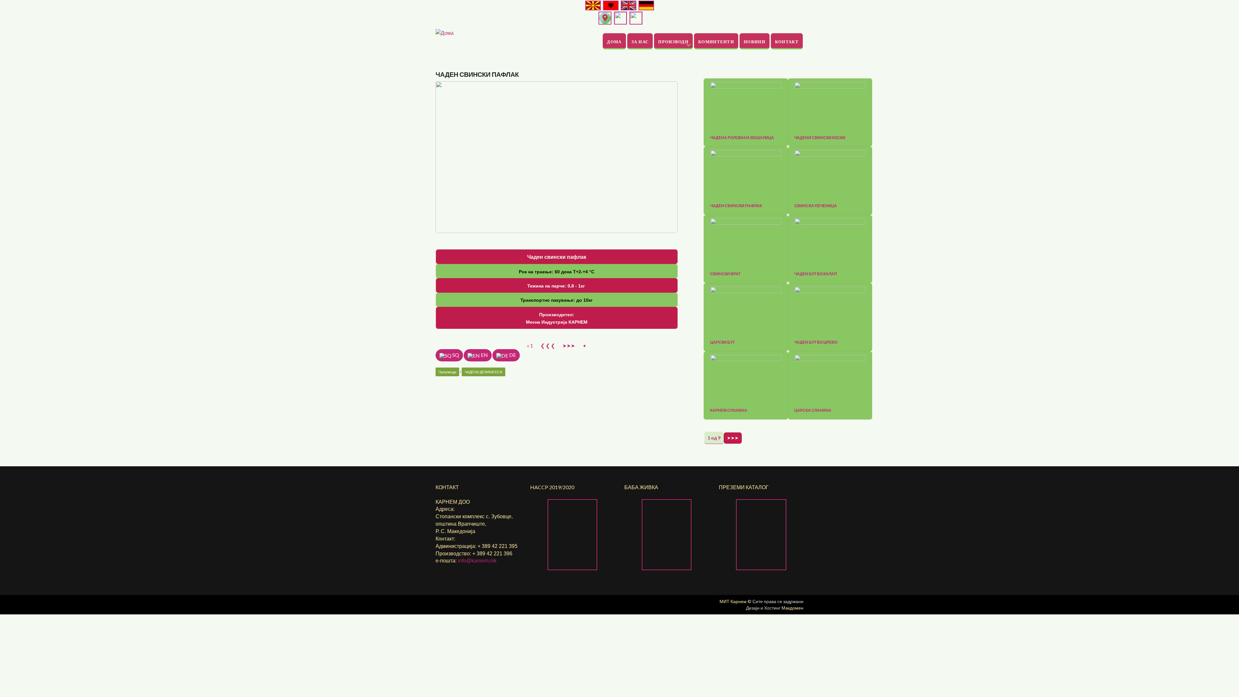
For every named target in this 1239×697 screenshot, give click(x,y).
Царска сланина (812, 410)
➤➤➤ (568, 345)
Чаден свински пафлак (736, 206)
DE (512, 355)
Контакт (787, 41)
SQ (455, 355)
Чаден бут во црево (815, 342)
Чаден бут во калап (815, 274)
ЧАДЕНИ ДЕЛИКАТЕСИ (483, 372)
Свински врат (725, 274)
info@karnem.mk (477, 560)
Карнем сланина (728, 410)
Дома (614, 41)
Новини (754, 41)
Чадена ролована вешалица (742, 138)
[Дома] (445, 32)
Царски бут (722, 342)
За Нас (640, 41)
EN (484, 355)
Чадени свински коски (819, 138)
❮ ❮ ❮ (547, 345)
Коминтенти (716, 41)
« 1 (530, 345)
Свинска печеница (815, 206)
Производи (673, 41)
